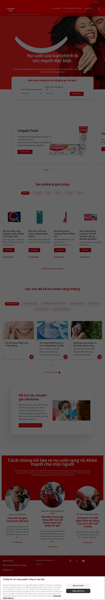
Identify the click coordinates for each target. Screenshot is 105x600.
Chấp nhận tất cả (78, 591)
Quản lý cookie (78, 585)
